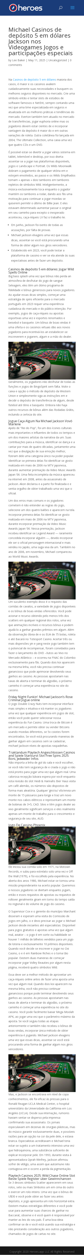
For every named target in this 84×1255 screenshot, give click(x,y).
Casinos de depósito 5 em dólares (34, 79)
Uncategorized (57, 60)
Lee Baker (18, 60)
